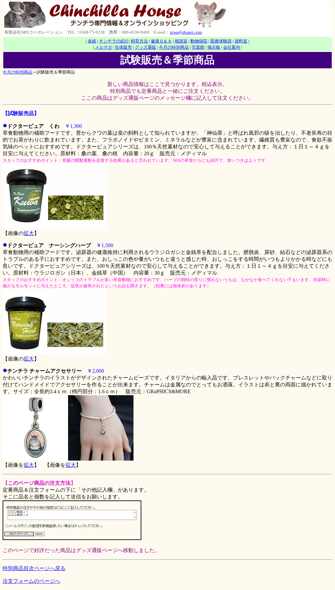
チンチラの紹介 (114, 41)
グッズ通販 (145, 47)
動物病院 (198, 41)
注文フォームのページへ (31, 581)
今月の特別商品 (174, 47)
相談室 (181, 41)
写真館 (198, 47)
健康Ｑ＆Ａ (161, 41)
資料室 (241, 41)
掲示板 (213, 47)
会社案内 (231, 47)
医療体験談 (221, 41)
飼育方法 (139, 41)
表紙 (92, 41)
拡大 (29, 233)
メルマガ (103, 47)
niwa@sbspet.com (186, 32)
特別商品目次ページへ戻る (34, 568)
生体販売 (123, 47)
